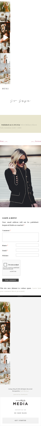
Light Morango (24, 391)
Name (5, 245)
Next (4, 141)
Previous (36, 141)
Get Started (20, 420)
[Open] (5, 6)
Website (5, 256)
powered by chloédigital (21, 394)
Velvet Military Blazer (28, 125)
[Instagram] (8, 9)
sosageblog (5, 4)
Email (5, 250)
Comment (6, 230)
